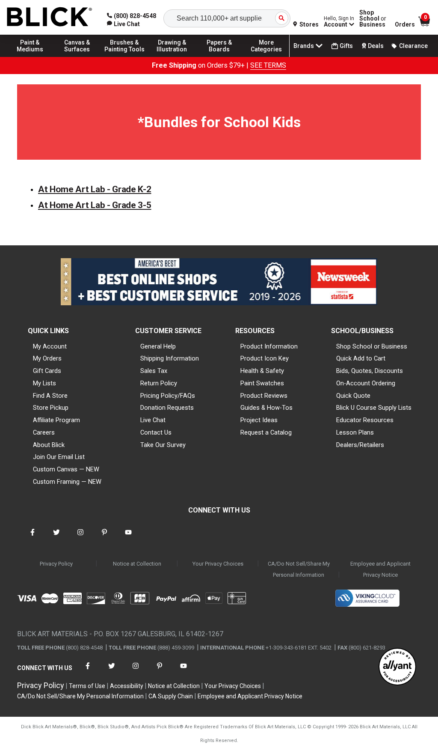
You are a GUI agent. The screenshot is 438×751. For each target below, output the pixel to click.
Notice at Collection (137, 563)
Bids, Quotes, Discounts (369, 371)
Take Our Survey (163, 445)
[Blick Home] (49, 17)
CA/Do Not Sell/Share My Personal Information (299, 569)
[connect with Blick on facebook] (32, 537)
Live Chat (153, 420)
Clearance (413, 45)
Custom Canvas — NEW (66, 469)
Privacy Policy (56, 563)
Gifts (346, 45)
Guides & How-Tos (266, 407)
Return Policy (158, 383)
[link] (123, 24)
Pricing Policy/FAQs (167, 395)
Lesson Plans (355, 432)
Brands (303, 45)
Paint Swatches (262, 383)
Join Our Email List (59, 457)
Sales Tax (153, 371)
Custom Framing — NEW (67, 482)
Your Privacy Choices (217, 563)
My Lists (44, 383)
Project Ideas (259, 420)
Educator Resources (365, 420)
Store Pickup (50, 407)
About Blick (49, 445)
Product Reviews (263, 395)
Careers (44, 432)
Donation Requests (167, 407)
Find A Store (50, 395)
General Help (158, 346)
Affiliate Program (56, 420)
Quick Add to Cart (360, 358)
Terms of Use (87, 685)
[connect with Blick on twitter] (56, 537)
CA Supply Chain (170, 696)
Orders (405, 24)
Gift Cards (47, 371)
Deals (376, 45)
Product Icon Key (264, 358)
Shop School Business (372, 18)
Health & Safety (262, 371)
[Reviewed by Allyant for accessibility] (397, 667)
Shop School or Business (371, 346)
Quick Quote (353, 395)
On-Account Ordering (365, 383)
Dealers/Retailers (360, 445)
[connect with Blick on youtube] (128, 537)
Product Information (269, 346)
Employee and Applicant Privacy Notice (380, 569)
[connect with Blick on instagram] (80, 537)
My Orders (47, 358)
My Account (50, 346)
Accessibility (126, 685)
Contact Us (156, 432)
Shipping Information (169, 358)
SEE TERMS (268, 65)
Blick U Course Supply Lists (373, 407)
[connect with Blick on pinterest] (104, 537)
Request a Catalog (266, 432)
